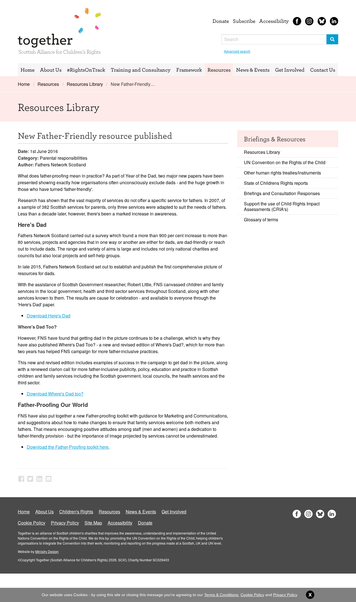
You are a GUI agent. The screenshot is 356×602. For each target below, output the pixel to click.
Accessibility (274, 21)
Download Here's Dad (48, 315)
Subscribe (244, 21)
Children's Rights (76, 511)
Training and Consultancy (140, 70)
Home (27, 70)
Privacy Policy (65, 523)
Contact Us (322, 70)
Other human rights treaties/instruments (282, 172)
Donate (220, 21)
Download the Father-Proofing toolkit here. (68, 447)
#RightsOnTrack (86, 70)
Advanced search (237, 51)
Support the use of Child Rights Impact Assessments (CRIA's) (282, 206)
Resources (219, 70)
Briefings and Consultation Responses (282, 193)
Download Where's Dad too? (55, 393)
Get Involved (290, 70)
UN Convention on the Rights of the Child (284, 162)
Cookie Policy (31, 523)
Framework (189, 70)
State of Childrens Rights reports (276, 183)
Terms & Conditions (221, 595)
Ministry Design (47, 551)
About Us (50, 70)
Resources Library (85, 84)
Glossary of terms (261, 219)
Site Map (93, 523)
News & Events (253, 70)
